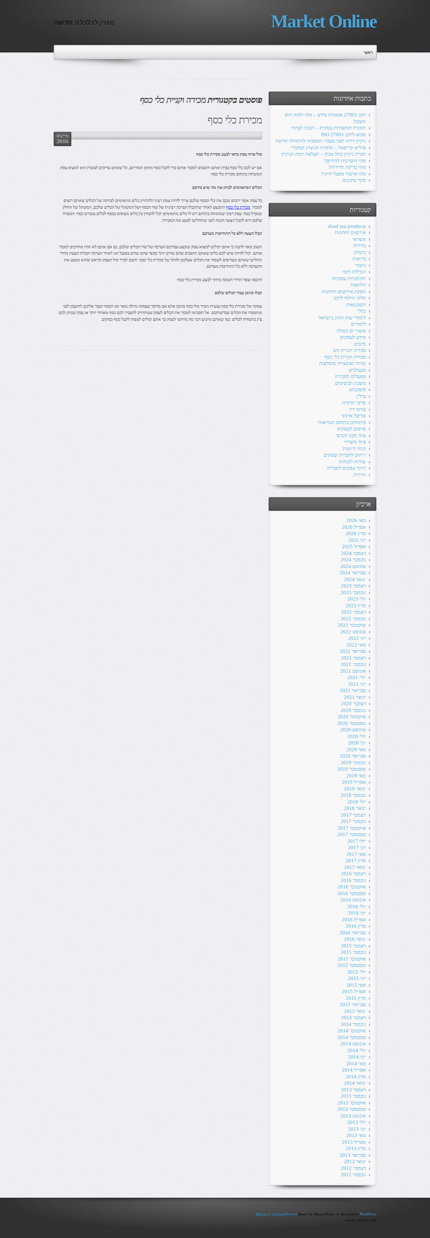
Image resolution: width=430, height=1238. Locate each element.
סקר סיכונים (354, 180)
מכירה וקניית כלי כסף (345, 357)
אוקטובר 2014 (352, 1030)
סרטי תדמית (354, 402)
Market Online (323, 21)
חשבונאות (356, 304)
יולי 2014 (356, 1050)
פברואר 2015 (353, 1004)
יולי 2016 (356, 906)
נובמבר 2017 (353, 821)
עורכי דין (357, 409)
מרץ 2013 (356, 1148)
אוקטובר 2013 (352, 1102)
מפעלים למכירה (350, 376)
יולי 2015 (356, 972)
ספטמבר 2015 (351, 965)
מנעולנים (357, 370)
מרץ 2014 (356, 1076)
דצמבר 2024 (353, 553)
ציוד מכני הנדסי (351, 435)
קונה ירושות (354, 448)
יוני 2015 (357, 978)
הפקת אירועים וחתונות (344, 291)
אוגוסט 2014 (353, 1043)
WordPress (368, 1214)
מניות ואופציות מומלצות (342, 363)
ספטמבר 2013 (351, 1109)
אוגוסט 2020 (353, 729)
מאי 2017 (356, 854)
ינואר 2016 (355, 939)
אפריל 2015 (354, 991)
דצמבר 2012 (353, 1168)
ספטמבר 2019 (351, 769)
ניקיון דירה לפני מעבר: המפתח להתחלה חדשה (320, 141)
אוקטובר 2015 (352, 959)
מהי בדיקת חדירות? (347, 167)
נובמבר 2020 (353, 710)
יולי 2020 (356, 736)
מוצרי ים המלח (351, 330)
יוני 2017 (357, 847)
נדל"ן (361, 396)
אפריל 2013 (354, 1142)
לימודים (358, 324)
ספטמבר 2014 (351, 1037)
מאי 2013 (356, 1135)
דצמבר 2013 (353, 1089)
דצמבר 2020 (353, 703)
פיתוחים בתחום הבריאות (342, 422)
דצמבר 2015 (353, 945)
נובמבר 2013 (353, 1096)
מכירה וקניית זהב (349, 350)
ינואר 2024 (355, 579)
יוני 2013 (357, 1129)
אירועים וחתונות (350, 232)
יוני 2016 (357, 913)
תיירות (359, 474)
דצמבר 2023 (353, 585)
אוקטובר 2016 (352, 886)
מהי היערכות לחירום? (345, 160)
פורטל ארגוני (353, 415)
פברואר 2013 (353, 1155)
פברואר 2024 (353, 572)
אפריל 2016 (354, 919)
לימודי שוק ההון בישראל (342, 317)
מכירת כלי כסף (235, 119)
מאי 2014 (356, 1063)
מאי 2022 (356, 645)
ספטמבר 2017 (351, 834)
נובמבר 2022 (353, 618)
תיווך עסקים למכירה (346, 468)
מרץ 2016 (356, 926)
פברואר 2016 (353, 932)
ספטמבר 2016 (351, 893)
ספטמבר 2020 (351, 723)
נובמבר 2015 (353, 952)
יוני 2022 (357, 638)
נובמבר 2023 (353, 592)
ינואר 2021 (355, 697)
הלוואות (358, 285)
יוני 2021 (357, 684)
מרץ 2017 (356, 860)
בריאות (359, 258)
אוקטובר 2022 (352, 625)
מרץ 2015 (356, 998)
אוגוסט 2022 (353, 631)
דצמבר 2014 (353, 1017)
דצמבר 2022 (353, 612)
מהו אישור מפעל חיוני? (343, 173)
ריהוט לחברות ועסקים (345, 455)
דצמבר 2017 (353, 815)
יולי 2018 (356, 802)
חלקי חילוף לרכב (350, 298)
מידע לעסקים (353, 337)
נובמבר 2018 (353, 795)
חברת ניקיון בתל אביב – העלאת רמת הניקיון (323, 154)
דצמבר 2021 (353, 658)
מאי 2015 (356, 985)
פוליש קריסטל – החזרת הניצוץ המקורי (328, 147)
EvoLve (291, 1214)
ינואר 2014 (355, 1083)
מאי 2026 (356, 520)
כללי (361, 311)
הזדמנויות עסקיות (349, 278)
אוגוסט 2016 (353, 899)
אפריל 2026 (354, 527)
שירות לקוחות (352, 461)
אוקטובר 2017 (352, 828)
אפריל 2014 (354, 1070)
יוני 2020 (357, 742)
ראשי (368, 52)
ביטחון (359, 252)
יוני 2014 (357, 1057)
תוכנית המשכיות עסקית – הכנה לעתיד (328, 128)
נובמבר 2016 (353, 880)
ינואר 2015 (355, 1011)
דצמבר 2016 (353, 873)
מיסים (360, 344)
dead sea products (347, 226)
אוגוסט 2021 (353, 671)
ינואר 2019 (355, 788)
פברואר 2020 (353, 756)
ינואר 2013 (355, 1161)
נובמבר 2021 (353, 664)
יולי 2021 (356, 677)
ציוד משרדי (355, 442)
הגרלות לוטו (354, 271)
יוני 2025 (357, 540)
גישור (360, 265)
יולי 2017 (356, 841)
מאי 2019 (356, 775)
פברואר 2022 (353, 651)
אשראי (359, 239)
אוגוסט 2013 (353, 1116)
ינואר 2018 (355, 808)
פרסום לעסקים (351, 428)
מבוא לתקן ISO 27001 (343, 134)
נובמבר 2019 (353, 762)
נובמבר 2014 (353, 1024)
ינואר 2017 (355, 867)
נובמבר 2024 (353, 559)
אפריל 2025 (354, 546)
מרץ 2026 (356, 533)
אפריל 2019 (354, 782)
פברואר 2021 (353, 690)
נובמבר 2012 (353, 1174)
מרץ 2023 (356, 605)
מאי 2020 (356, 749)
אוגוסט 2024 (353, 566)
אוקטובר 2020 (352, 716)
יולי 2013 (356, 1122)
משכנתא (357, 389)
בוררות (359, 245)
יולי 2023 (356, 599)
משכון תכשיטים (350, 383)
